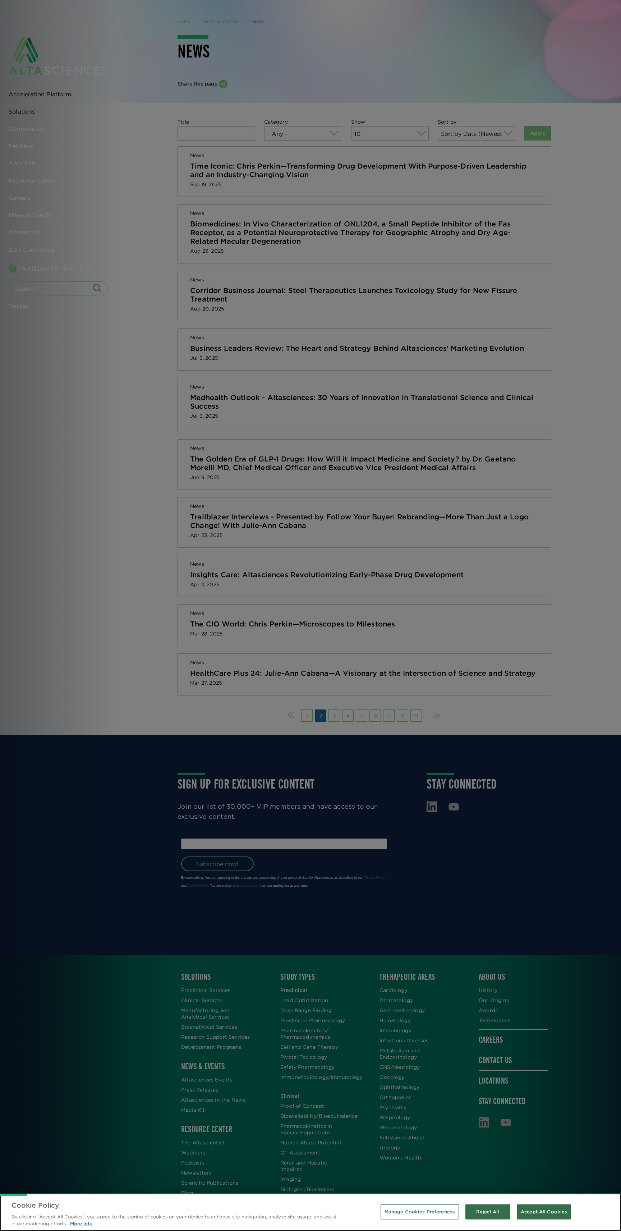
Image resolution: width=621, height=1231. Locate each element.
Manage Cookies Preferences (420, 1212)
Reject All (487, 1212)
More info (81, 1224)
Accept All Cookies (544, 1212)
